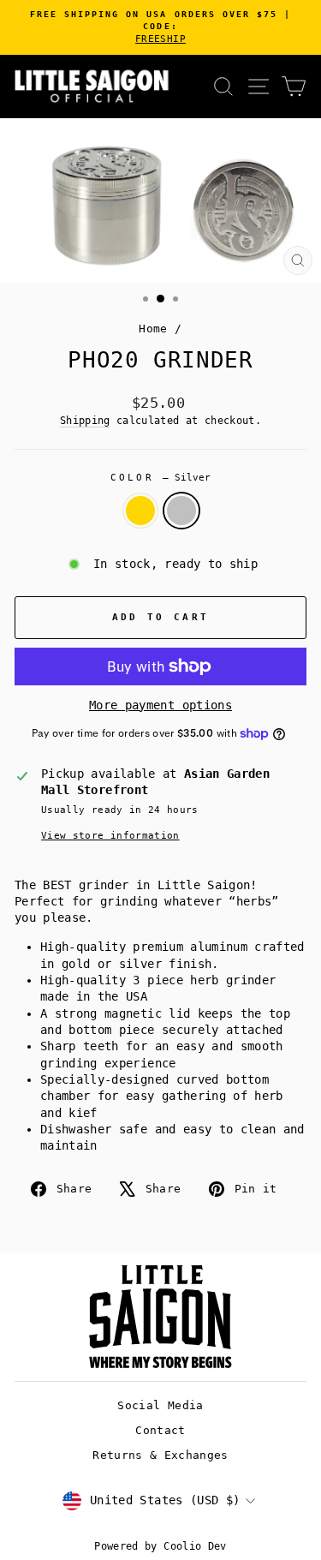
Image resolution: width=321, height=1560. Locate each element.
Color (160, 477)
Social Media (160, 1405)
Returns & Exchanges (160, 1455)
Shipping (85, 421)
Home (153, 328)
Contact (160, 1430)
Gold (140, 510)
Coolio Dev (194, 1546)
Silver (181, 510)
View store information (110, 835)
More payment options (160, 705)
